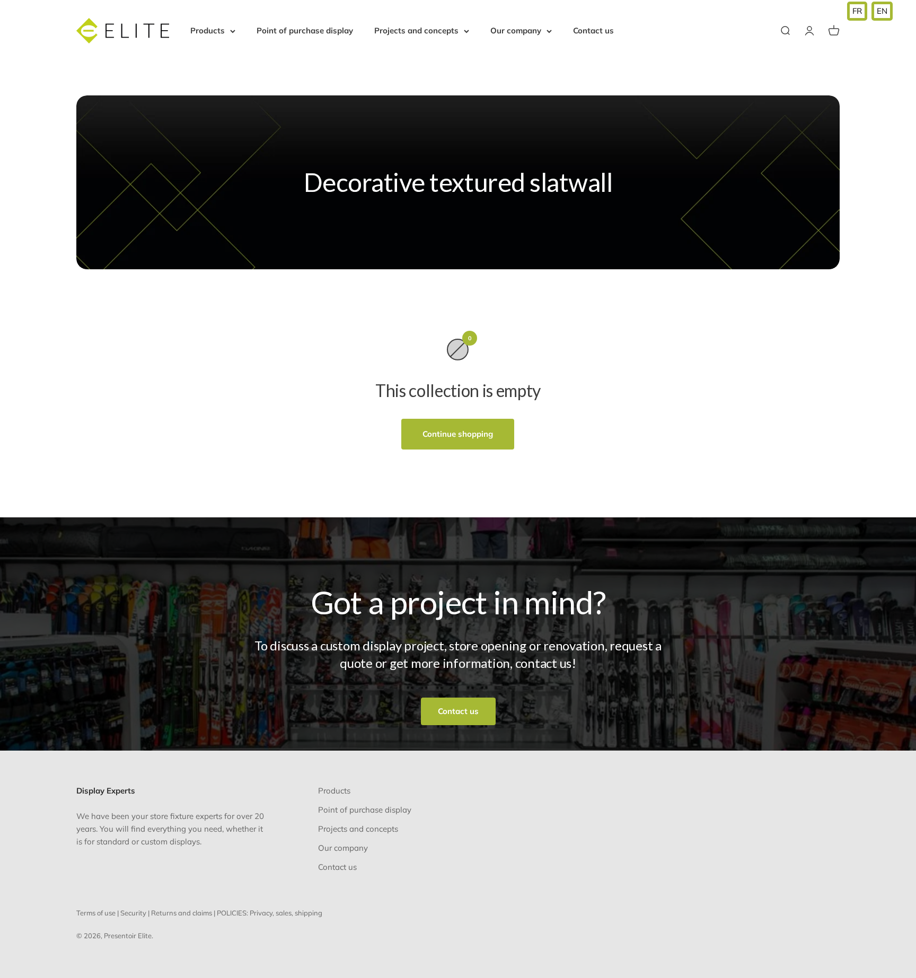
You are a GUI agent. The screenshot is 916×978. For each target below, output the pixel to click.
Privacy (261, 913)
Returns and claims (181, 913)
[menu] (870, 11)
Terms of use (96, 913)
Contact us (593, 30)
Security (133, 913)
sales (284, 913)
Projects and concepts (416, 30)
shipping (308, 913)
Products (207, 30)
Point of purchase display (305, 30)
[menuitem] (857, 11)
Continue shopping (457, 434)
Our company (515, 30)
